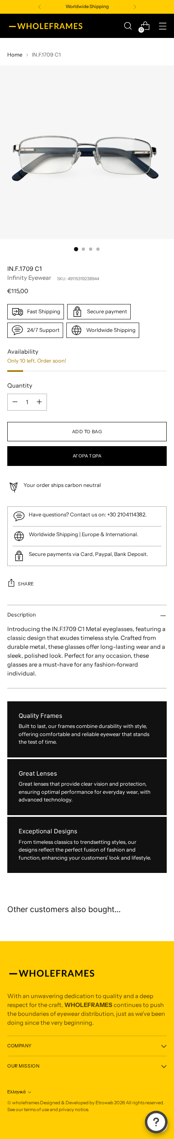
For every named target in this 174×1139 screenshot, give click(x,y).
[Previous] (40, 7)
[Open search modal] (127, 26)
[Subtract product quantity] (15, 402)
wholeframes (25, 1102)
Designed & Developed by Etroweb (77, 1102)
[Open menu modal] (162, 26)
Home (14, 54)
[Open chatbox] (156, 1122)
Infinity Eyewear (29, 277)
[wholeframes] (45, 26)
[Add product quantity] (39, 402)
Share (26, 584)
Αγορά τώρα (87, 456)
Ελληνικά (16, 1092)
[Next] (135, 7)
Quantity (19, 385)
